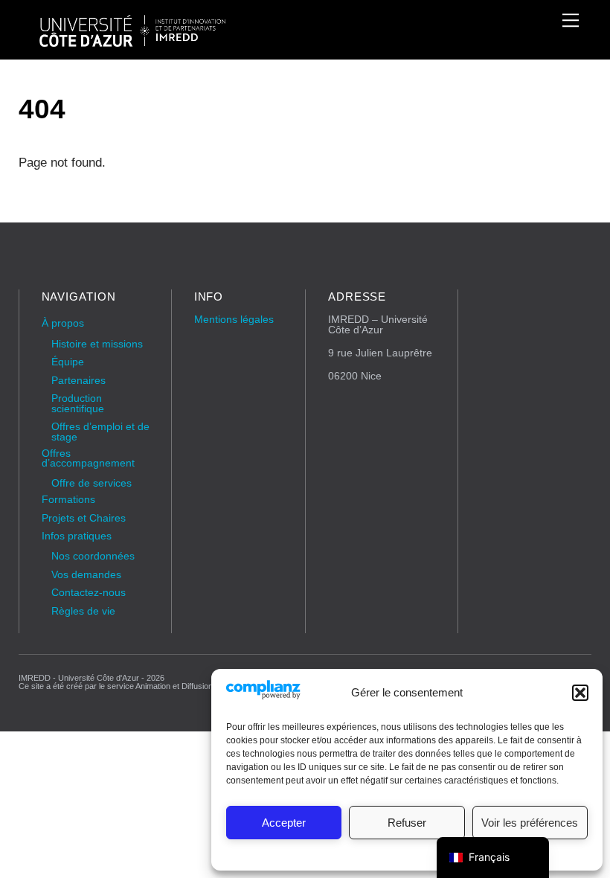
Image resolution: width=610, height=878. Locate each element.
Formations (68, 499)
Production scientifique (77, 403)
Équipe (67, 362)
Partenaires (78, 380)
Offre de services (91, 483)
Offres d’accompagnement (88, 459)
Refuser (407, 822)
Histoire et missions (97, 344)
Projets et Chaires (84, 518)
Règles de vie (83, 611)
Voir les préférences (529, 822)
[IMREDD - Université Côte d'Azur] (132, 41)
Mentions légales (234, 319)
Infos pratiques (77, 536)
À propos (63, 323)
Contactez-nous (88, 592)
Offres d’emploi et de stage (100, 432)
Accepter (284, 822)
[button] (580, 692)
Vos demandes (86, 574)
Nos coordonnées (93, 556)
